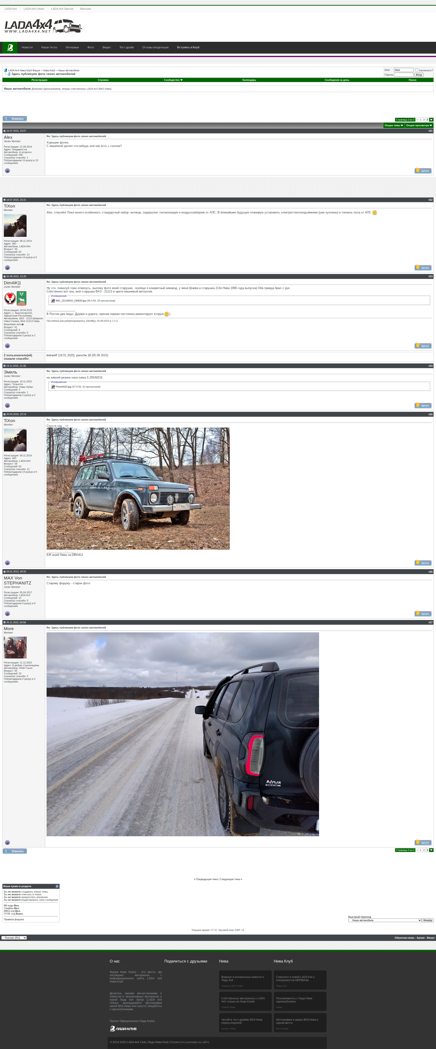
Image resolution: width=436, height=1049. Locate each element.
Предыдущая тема (207, 879)
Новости (27, 47)
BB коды (8, 905)
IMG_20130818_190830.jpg (71, 300)
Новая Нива (228, 1007)
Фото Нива (282, 1028)
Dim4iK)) (12, 282)
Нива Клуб (49, 70)
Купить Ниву (228, 1028)
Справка (103, 80)
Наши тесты (49, 47)
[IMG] (7, 911)
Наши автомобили (68, 70)
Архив (421, 937)
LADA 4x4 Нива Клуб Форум (24, 70)
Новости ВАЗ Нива (232, 986)
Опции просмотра (417, 125)
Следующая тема (230, 879)
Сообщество (172, 80)
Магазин (85, 8)
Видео (107, 47)
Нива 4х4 (281, 986)
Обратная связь (404, 937)
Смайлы (8, 908)
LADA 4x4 (11, 8)
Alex (8, 137)
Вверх (431, 937)
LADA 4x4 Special (62, 8)
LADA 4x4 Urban (34, 8)
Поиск (412, 80)
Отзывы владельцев (155, 47)
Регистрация (39, 80)
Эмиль (10, 372)
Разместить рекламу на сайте (190, 1042)
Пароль (389, 74)
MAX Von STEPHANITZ (17, 580)
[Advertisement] (218, 105)
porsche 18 (83, 355)
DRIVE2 (77, 555)
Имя (387, 70)
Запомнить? (426, 70)
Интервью (72, 47)
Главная (10, 48)
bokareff (52, 355)
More (9, 628)
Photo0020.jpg (63, 386)
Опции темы (392, 125)
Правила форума (14, 919)
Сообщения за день (337, 80)
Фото (90, 47)
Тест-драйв (126, 47)
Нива (279, 1007)
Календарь (249, 80)
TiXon (9, 206)
